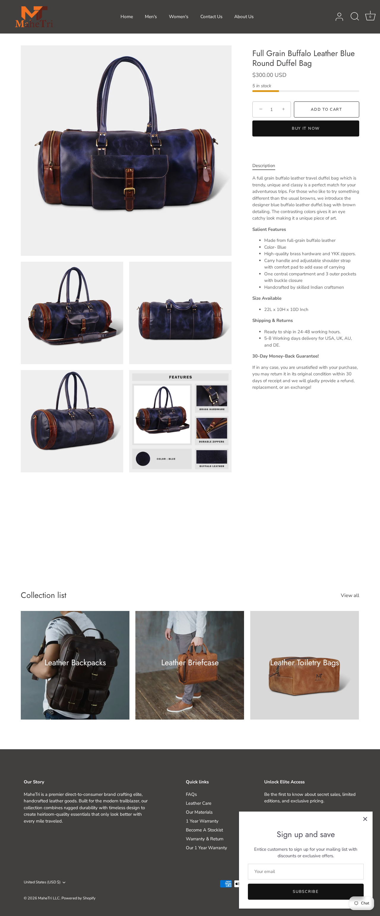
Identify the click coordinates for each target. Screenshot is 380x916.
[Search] (354, 16)
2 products (304, 670)
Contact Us (211, 17)
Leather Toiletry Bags (304, 662)
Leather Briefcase (189, 662)
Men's (151, 17)
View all (350, 595)
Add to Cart (326, 109)
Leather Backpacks (75, 662)
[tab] (266, 165)
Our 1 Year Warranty (206, 848)
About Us (244, 17)
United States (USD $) (42, 882)
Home (127, 17)
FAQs (191, 794)
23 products (189, 670)
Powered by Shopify (78, 898)
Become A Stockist (204, 830)
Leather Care (198, 803)
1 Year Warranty (202, 821)
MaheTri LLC (49, 898)
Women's (178, 17)
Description (263, 166)
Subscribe (306, 891)
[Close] (365, 818)
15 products (75, 670)
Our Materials (199, 812)
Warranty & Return (205, 839)
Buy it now (306, 128)
